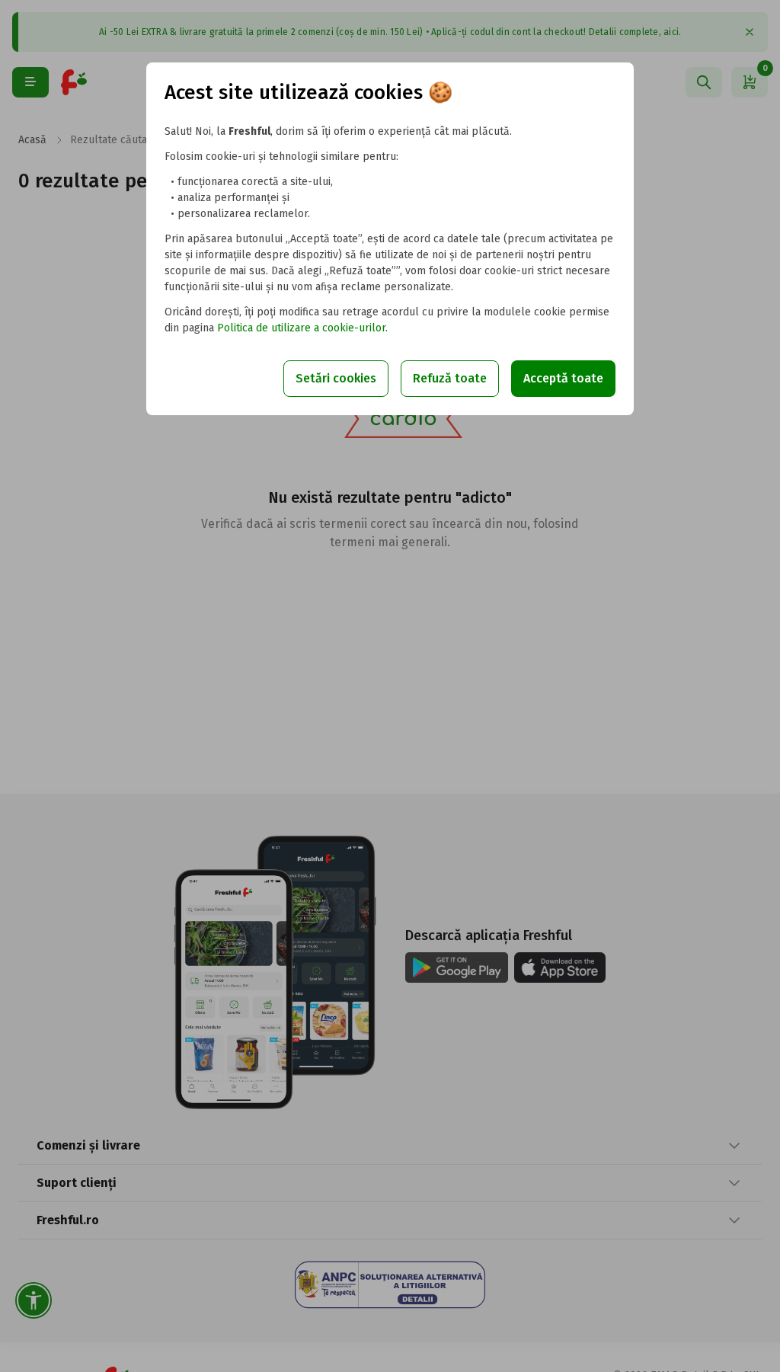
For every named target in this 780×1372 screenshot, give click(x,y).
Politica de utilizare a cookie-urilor (301, 327)
